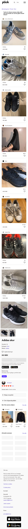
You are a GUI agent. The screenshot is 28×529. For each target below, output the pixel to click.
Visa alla (24, 405)
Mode (11, 9)
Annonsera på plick (8, 507)
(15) (13, 386)
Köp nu (14, 360)
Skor (15, 9)
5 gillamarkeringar (8, 351)
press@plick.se (7, 514)
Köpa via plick (8, 395)
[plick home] (5, 2)
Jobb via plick (6, 503)
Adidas (7, 348)
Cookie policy (6, 487)
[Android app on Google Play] (14, 367)
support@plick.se (7, 500)
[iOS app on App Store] (5, 367)
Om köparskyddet (10, 400)
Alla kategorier (5, 9)
